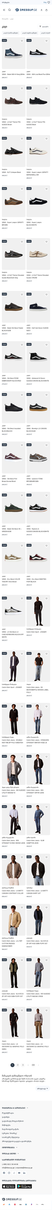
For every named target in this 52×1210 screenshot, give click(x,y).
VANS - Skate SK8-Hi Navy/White (13, 74)
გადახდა (6, 1116)
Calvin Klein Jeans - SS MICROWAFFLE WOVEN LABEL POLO (38, 689)
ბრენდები (6, 2)
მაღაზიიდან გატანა (10, 1129)
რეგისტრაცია (8, 1113)
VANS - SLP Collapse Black (11, 172)
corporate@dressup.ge (24, 1168)
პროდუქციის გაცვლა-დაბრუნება (17, 1141)
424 (33, 1065)
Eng (45, 2)
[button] (26, 1107)
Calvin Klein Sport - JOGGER (36, 632)
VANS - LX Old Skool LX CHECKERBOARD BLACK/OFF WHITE (13, 634)
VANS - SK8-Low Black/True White (38, 74)
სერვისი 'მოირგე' (9, 1133)
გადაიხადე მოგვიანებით (13, 1121)
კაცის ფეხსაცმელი (29, 33)
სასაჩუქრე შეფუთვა (11, 1137)
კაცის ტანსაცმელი (10, 33)
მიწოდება (6, 1125)
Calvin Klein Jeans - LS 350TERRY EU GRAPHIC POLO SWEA (13, 1046)
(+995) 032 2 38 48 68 (10, 1164)
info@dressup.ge (8, 1168)
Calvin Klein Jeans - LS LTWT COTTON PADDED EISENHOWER (12, 943)
